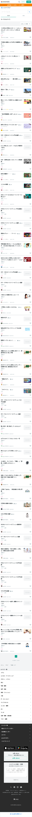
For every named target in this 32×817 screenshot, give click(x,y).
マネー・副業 (3, 136)
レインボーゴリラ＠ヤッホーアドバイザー (6, 63)
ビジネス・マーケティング (6, 249)
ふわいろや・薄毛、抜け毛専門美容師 (6, 253)
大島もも (4, 312)
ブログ (6, 665)
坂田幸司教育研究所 (6, 498)
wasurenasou (5, 323)
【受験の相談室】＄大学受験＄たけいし (6, 470)
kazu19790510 (6, 346)
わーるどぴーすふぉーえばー (6, 302)
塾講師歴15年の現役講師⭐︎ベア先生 (6, 360)
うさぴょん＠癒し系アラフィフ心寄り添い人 (6, 267)
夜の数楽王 (5, 169)
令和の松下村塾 (6, 509)
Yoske (4, 638)
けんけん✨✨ (5, 109)
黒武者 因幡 (5, 95)
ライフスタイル (4, 126)
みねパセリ (5, 119)
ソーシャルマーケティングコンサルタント (6, 51)
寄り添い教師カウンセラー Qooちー (6, 37)
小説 (2, 380)
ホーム (2, 665)
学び (2, 33)
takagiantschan (6, 335)
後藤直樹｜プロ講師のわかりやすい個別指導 (6, 74)
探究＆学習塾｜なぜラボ (6, 130)
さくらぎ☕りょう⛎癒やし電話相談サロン (6, 84)
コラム (2, 59)
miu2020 (4, 218)
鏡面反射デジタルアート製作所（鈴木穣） (6, 384)
